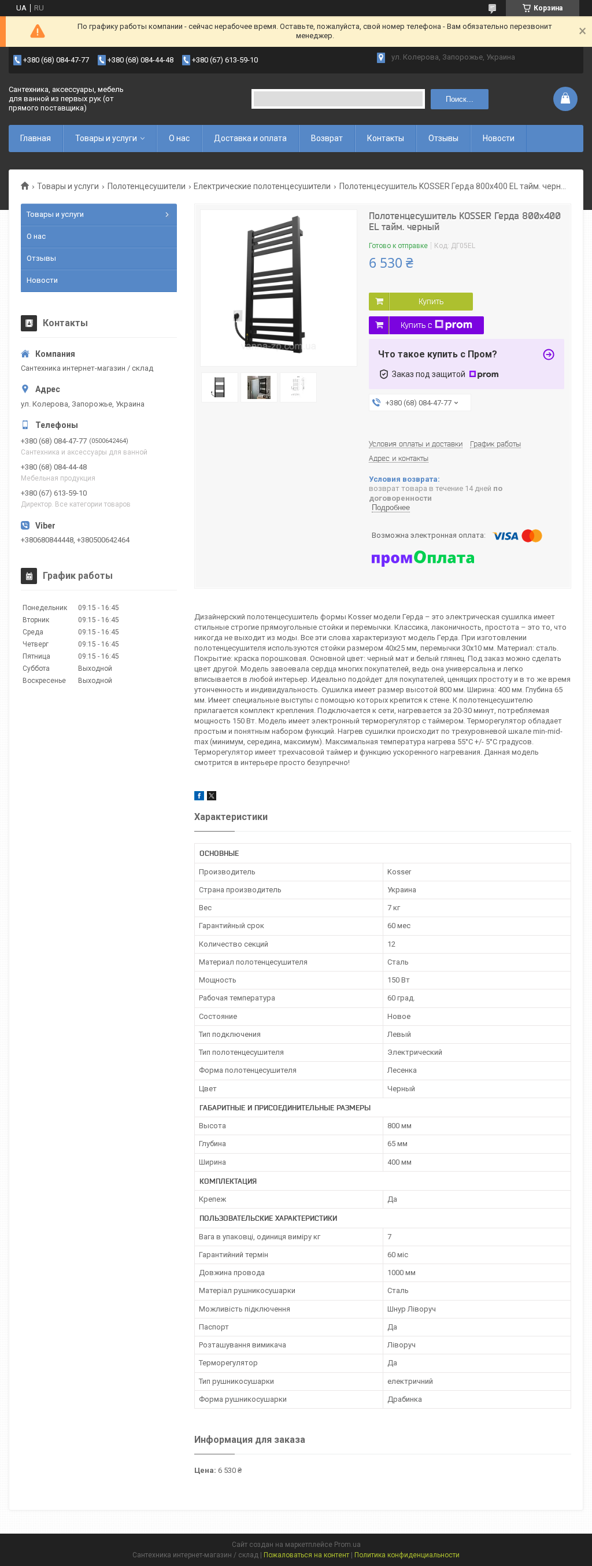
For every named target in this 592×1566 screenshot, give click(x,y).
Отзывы (443, 138)
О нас (179, 138)
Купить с (416, 325)
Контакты (385, 138)
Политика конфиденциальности (407, 1555)
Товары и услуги (106, 138)
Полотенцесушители (147, 186)
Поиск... (459, 99)
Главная (35, 138)
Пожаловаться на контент (306, 1555)
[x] (211, 797)
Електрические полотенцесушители (262, 186)
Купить (431, 301)
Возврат (327, 138)
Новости (499, 138)
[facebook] (199, 797)
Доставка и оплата (250, 138)
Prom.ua (347, 1545)
